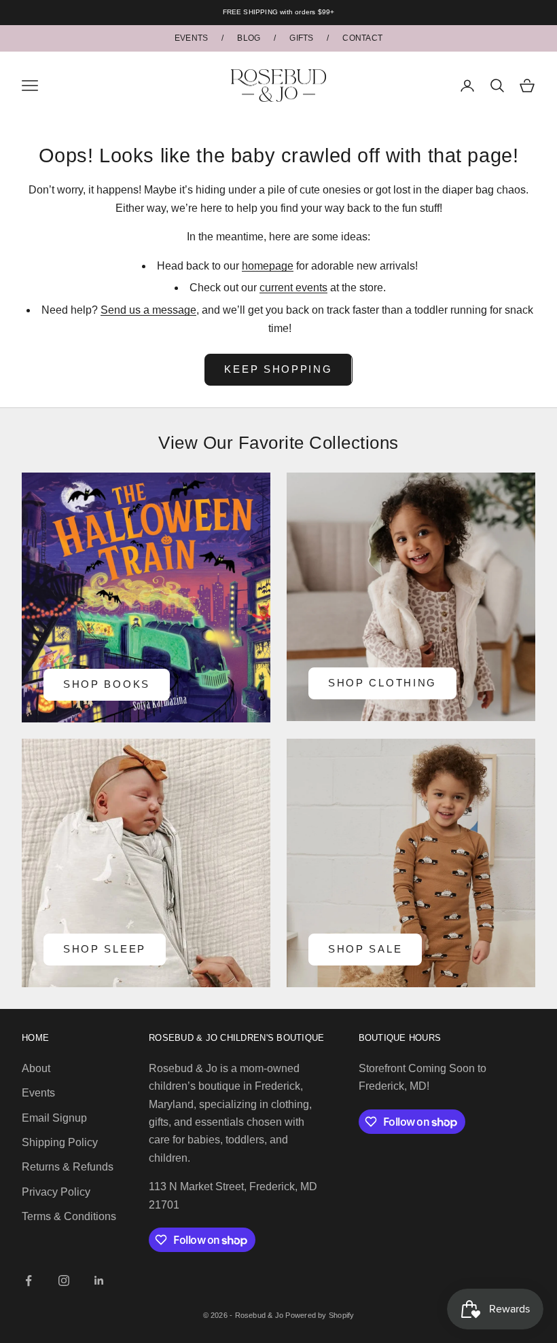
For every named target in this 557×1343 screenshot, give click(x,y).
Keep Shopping (278, 369)
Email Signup (54, 1118)
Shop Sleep (104, 949)
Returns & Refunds (67, 1167)
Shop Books (106, 684)
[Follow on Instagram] (64, 1280)
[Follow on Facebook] (28, 1280)
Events (191, 38)
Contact (362, 38)
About (36, 1068)
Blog (248, 38)
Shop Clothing (382, 682)
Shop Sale (365, 949)
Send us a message (148, 310)
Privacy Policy (56, 1192)
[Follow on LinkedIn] (99, 1280)
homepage (267, 266)
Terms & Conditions (69, 1216)
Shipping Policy (60, 1142)
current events (293, 287)
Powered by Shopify (319, 1315)
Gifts (301, 38)
